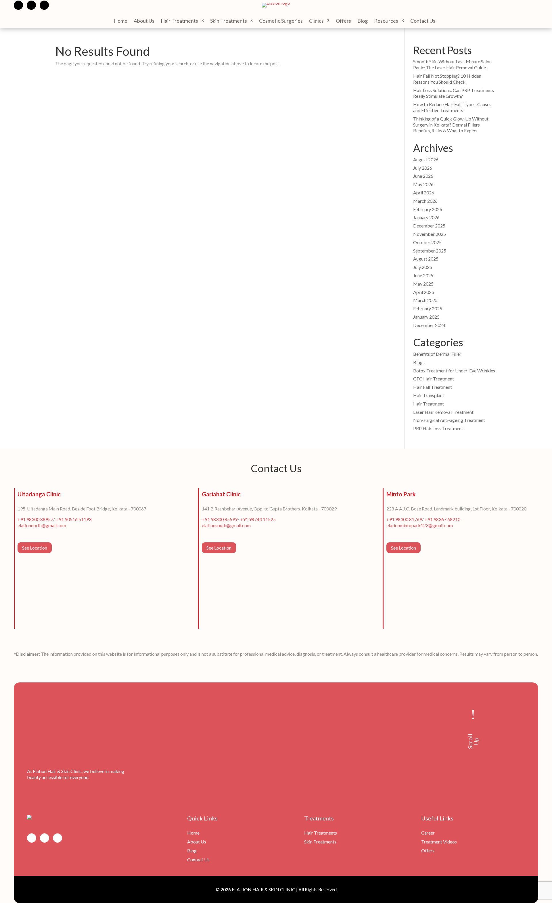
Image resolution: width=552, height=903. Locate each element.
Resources (386, 21)
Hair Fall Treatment (432, 387)
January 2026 (426, 217)
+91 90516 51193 (73, 519)
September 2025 (429, 250)
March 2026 (425, 201)
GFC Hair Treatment (433, 378)
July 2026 (422, 168)
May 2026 (423, 184)
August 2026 (425, 159)
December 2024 (429, 325)
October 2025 (427, 242)
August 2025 (425, 258)
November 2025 (429, 234)
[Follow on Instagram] (31, 5)
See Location (34, 547)
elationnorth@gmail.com (42, 525)
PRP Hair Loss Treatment (438, 428)
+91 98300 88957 (35, 519)
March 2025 (425, 300)
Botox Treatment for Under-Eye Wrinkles (454, 370)
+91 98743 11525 (258, 519)
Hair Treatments (179, 21)
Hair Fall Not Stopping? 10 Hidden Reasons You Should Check (447, 79)
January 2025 (426, 317)
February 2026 (427, 209)
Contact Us (422, 21)
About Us (144, 21)
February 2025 (427, 308)
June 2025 (423, 275)
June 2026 (423, 176)
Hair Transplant (428, 395)
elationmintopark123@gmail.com (419, 525)
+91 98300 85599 (219, 519)
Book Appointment (515, 5)
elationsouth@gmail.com (226, 525)
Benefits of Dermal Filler (437, 354)
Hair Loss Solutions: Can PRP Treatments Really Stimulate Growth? (453, 93)
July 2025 (422, 267)
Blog (362, 21)
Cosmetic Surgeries (281, 21)
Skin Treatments (228, 21)
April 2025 (423, 292)
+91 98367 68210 (442, 519)
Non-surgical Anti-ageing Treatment (449, 420)
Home (120, 21)
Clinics (316, 21)
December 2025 (429, 225)
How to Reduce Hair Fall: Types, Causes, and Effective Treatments (452, 107)
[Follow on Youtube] (44, 5)
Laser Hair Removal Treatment (443, 412)
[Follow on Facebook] (18, 5)
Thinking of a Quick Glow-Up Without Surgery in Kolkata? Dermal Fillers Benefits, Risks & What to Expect (450, 124)
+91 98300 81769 (404, 519)
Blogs (419, 362)
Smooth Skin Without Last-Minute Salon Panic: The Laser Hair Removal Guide (452, 64)
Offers (343, 21)
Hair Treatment (428, 403)
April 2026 (423, 192)
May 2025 (423, 283)
